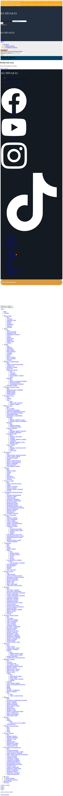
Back (8, 317)
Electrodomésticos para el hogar (14, 764)
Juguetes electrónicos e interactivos (15, 606)
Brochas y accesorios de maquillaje (18, 381)
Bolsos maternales (11, 351)
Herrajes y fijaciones (12, 502)
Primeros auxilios (11, 741)
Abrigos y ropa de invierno (16, 695)
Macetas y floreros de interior (14, 462)
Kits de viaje (10, 368)
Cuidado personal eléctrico (13, 761)
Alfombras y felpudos (12, 517)
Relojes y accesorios (12, 691)
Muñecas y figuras (11, 611)
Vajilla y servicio (11, 445)
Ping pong (9, 479)
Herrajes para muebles (12, 704)
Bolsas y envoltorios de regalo (14, 483)
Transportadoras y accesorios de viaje (16, 657)
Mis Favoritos (10, 249)
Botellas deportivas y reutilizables (15, 390)
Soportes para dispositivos (13, 774)
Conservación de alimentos (13, 410)
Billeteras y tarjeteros (12, 667)
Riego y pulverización (12, 584)
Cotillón (9, 485)
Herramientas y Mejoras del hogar (15, 271)
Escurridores (13, 440)
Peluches (9, 613)
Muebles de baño (11, 708)
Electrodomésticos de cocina (14, 763)
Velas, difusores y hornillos (13, 466)
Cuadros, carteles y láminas (13, 456)
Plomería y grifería (11, 510)
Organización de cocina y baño (14, 534)
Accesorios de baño (11, 331)
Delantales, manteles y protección (18, 431)
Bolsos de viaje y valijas (12, 670)
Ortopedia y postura (11, 738)
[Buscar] (2, 23)
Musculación (10, 476)
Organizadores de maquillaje (17, 384)
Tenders (12, 533)
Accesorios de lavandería (16, 529)
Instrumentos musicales (12, 601)
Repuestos (12, 531)
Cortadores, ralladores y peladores (18, 439)
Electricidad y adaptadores (13, 499)
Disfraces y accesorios (12, 486)
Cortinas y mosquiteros (12, 522)
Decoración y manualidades (13, 626)
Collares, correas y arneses (13, 648)
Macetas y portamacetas (12, 580)
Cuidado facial (10, 365)
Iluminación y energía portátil (14, 768)
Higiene (9, 650)
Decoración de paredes (12, 458)
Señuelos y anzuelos (15, 404)
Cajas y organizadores (12, 519)
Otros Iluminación (11, 565)
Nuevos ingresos (11, 255)
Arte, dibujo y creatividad (13, 590)
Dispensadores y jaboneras (13, 334)
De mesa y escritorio (15, 554)
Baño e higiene (10, 350)
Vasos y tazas (13, 450)
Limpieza (9, 323)
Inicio (2, 59)
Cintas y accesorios (11, 622)
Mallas (8, 686)
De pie (11, 557)
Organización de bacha (12, 414)
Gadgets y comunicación (13, 767)
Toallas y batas (10, 341)
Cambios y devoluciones (13, 239)
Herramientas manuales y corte (14, 506)
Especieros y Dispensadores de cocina (16, 411)
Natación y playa (11, 477)
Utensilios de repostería (15, 426)
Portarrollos (9, 340)
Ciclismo (9, 472)
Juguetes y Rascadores (12, 656)
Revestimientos (10, 512)
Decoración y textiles (12, 628)
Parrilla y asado (10, 581)
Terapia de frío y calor (12, 745)
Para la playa (10, 612)
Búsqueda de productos (6, 21)
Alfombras (9, 347)
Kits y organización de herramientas (15, 507)
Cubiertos (12, 449)
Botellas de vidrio (11, 391)
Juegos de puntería (11, 604)
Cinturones (9, 681)
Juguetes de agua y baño (13, 605)
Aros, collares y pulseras (13, 665)
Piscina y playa (10, 582)
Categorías (6, 262)
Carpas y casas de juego (12, 594)
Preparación (10, 417)
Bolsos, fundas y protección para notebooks (17, 754)
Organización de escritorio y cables (15, 536)
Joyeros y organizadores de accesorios (16, 684)
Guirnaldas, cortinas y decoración (15, 489)
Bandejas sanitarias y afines (16, 653)
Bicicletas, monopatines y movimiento (16, 592)
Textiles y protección (12, 428)
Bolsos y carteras (11, 672)
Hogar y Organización (12, 272)
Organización (10, 324)
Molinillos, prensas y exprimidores (18, 421)
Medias (8, 687)
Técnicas (9, 568)
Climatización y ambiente (13, 758)
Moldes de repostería (15, 425)
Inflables (9, 720)
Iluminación (10, 275)
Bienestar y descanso (12, 736)
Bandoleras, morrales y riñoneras (15, 666)
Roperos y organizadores (13, 714)
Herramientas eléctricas (12, 505)
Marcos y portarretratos (12, 463)
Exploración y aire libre (12, 599)
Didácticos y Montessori (13, 598)
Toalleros (9, 342)
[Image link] (9, 73)
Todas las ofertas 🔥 (12, 254)
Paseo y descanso (11, 357)
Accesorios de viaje (11, 663)
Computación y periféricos (13, 760)
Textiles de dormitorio (12, 541)
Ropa (8, 693)
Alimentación (10, 348)
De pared (12, 555)
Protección (9, 325)
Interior (8, 550)
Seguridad (9, 327)
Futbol (8, 475)
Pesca (8, 400)
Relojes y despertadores (12, 770)
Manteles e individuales (15, 432)
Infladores (9, 321)
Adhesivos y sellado (12, 496)
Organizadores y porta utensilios (14, 415)
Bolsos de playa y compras (13, 669)
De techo (12, 558)
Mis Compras (10, 247)
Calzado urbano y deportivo (16, 679)
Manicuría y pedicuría (12, 370)
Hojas (8, 730)
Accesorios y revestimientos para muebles (17, 700)
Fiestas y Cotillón (11, 269)
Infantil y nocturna (11, 548)
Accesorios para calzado (16, 676)
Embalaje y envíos (11, 629)
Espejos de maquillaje (15, 382)
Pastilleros (9, 740)
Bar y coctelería (10, 408)
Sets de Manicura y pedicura (17, 375)
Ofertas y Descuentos (9, 253)
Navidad (9, 490)
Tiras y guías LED (11, 569)
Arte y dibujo (10, 618)
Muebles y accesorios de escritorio (15, 711)
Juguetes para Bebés (12, 608)
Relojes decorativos (11, 464)
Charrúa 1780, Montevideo (11, 77)
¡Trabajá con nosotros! (12, 242)
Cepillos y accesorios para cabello (15, 364)
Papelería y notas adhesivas (13, 637)
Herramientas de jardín (12, 503)
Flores (8, 728)
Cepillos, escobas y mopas (16, 530)
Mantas (8, 355)
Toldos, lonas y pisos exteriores (14, 585)
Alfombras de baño (11, 333)
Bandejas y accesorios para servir (18, 447)
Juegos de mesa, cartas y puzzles (15, 602)
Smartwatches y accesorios (13, 772)
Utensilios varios (14, 443)
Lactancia (9, 354)
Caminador (9, 353)
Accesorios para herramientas (14, 495)
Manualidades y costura (12, 633)
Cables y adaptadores (12, 756)
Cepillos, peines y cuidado (16, 655)
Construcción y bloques (12, 597)
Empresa (6, 235)
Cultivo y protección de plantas (14, 575)
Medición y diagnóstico (12, 509)
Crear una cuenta (5, 794)
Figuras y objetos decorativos (14, 460)
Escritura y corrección (12, 632)
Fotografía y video (11, 765)
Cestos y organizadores (12, 621)
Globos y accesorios (12, 487)
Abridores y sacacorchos (16, 436)
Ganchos (9, 337)
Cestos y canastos (11, 520)
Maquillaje (9, 378)
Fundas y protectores (12, 524)
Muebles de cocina (11, 710)
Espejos (9, 335)
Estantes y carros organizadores (14, 523)
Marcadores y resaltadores (13, 635)
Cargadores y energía (12, 757)
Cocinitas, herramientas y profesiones (16, 595)
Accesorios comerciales (12, 750)
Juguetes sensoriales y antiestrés (14, 609)
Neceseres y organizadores (13, 690)
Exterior (9, 547)
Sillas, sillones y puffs (12, 715)
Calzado (9, 673)
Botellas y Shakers (11, 470)
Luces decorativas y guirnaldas (14, 560)
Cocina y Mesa (10, 265)
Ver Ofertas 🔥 (4, 50)
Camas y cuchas (11, 646)
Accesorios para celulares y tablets (15, 751)
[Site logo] (9, 19)
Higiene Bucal (10, 338)
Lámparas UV (13, 374)
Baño (8, 264)
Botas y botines (13, 677)
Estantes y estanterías (12, 703)
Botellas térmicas (11, 394)
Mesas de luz (10, 707)
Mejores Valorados (11, 258)
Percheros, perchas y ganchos (14, 540)
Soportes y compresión (12, 744)
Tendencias (10, 257)
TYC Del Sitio (10, 240)
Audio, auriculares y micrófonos (14, 753)
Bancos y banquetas (11, 701)
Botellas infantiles (11, 392)
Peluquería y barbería (12, 385)
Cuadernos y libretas (12, 625)
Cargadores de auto (11, 320)
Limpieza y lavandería (12, 526)
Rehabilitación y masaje (12, 743)
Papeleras (9, 538)
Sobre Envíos (10, 236)
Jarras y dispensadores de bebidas (15, 412)
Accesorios (9, 318)
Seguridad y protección (12, 513)
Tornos (11, 377)
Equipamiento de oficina (13, 630)
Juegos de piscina (11, 724)
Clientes (6, 245)
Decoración (10, 266)
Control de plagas (11, 498)
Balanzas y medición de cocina (17, 419)
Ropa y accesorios (11, 358)
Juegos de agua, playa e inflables (18, 723)
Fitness (8, 473)
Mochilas (9, 688)
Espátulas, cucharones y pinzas (17, 442)
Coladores (12, 438)
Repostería (9, 422)
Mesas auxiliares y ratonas (13, 705)
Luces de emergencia (12, 564)
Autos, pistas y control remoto (14, 591)
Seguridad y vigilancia (12, 771)
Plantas (8, 731)
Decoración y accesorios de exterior (15, 577)
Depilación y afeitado (12, 367)
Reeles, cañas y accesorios (16, 402)
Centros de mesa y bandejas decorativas (16, 455)
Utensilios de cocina (12, 433)
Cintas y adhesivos (11, 623)
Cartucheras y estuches (12, 619)
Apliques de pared (14, 553)
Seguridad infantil (11, 640)
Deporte (9, 268)
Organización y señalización (13, 636)
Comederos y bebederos (12, 649)
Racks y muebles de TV (12, 712)
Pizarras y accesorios (12, 639)
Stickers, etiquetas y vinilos (13, 642)
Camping (9, 398)
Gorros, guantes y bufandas (13, 683)
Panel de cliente (11, 246)
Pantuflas (12, 680)
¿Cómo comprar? (11, 238)
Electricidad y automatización (14, 500)
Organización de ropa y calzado (14, 537)
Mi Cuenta (6, 782)
